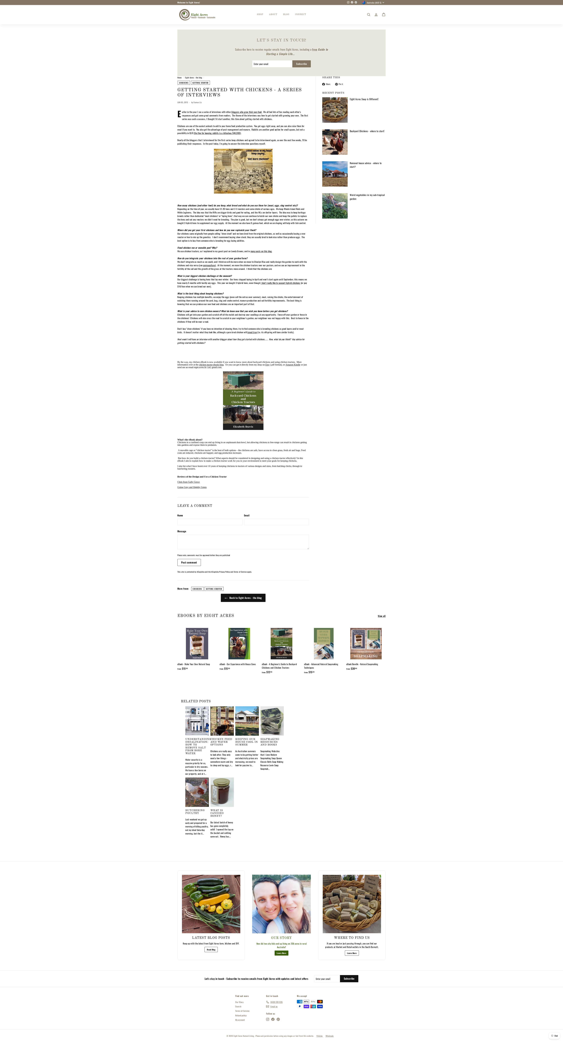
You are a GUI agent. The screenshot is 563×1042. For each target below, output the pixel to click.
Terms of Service (240, 571)
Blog (286, 15)
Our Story (239, 1002)
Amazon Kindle (292, 364)
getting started (200, 82)
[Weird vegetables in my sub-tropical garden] (335, 206)
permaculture (209, 265)
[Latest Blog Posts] (211, 904)
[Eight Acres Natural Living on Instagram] (267, 1019)
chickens (183, 82)
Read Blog (211, 949)
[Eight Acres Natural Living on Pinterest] (278, 1019)
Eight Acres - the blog (193, 77)
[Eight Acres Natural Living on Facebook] (272, 1019)
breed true (252, 332)
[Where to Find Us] (352, 904)
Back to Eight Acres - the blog (245, 598)
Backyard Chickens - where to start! (367, 131)
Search (238, 1006)
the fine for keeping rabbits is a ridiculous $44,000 (217, 133)
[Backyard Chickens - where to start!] (335, 142)
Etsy (267, 364)
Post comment (189, 562)
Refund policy (241, 1015)
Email (247, 515)
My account (240, 1019)
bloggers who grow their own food (247, 111)
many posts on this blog (261, 251)
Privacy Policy (224, 571)
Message (181, 531)
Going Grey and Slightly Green (192, 487)
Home (179, 77)
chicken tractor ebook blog (211, 364)
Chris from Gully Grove (188, 482)
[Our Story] (281, 904)
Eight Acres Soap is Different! (364, 99)
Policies (320, 1035)
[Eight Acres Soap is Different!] (335, 110)
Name (180, 515)
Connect (300, 15)
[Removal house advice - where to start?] (335, 174)
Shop (260, 15)
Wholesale (330, 1035)
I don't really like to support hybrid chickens (280, 282)
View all (382, 616)
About (273, 15)
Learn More (281, 953)
